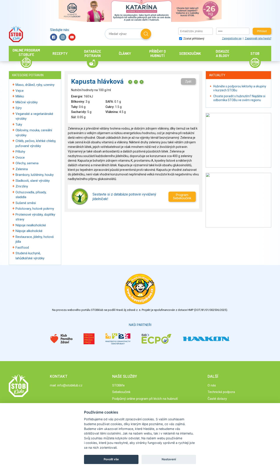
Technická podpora (221, 392)
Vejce (20, 91)
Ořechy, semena (27, 163)
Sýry (19, 108)
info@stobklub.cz (69, 385)
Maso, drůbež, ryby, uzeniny (35, 85)
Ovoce (20, 157)
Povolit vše (111, 459)
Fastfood (22, 247)
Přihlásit (262, 31)
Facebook (53, 37)
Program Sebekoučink (182, 196)
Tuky (19, 124)
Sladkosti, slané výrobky (33, 181)
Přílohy (20, 152)
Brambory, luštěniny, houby (35, 175)
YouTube (71, 37)
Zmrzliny (22, 186)
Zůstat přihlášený (193, 38)
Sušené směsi (26, 203)
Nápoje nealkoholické (31, 225)
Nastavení (169, 459)
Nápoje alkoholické (29, 231)
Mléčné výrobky (27, 102)
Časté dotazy (217, 399)
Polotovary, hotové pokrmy (35, 209)
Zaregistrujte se (232, 38)
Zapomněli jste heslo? (258, 38)
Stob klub (16, 34)
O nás (212, 385)
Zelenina (22, 169)
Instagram (62, 37)
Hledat (146, 34)
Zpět (188, 81)
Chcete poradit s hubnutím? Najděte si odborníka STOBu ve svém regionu (239, 98)
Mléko (20, 96)
